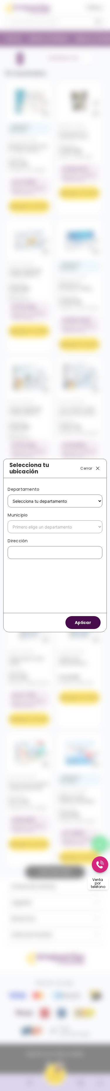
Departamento (23, 489)
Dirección (18, 541)
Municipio (18, 515)
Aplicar (83, 622)
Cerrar (86, 468)
